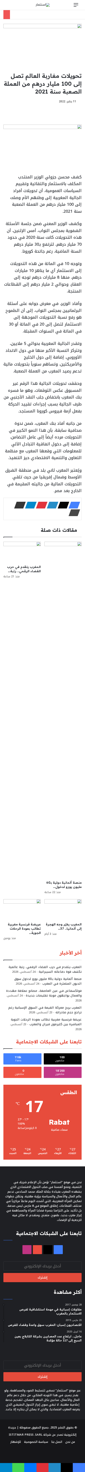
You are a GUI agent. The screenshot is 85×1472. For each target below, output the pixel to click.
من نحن (70, 1442)
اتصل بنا (56, 1442)
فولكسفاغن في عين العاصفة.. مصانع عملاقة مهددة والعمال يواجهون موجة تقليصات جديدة (44, 993)
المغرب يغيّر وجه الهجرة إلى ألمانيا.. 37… (64, 926)
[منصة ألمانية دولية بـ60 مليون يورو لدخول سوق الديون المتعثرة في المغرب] (63, 710)
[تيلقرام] (29, 505)
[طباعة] (73, 512)
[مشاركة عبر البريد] (18, 505)
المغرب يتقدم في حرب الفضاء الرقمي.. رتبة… (24, 569)
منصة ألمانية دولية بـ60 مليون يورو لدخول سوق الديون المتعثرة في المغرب (48, 981)
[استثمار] (43, 5)
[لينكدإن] (51, 505)
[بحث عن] (9, 7)
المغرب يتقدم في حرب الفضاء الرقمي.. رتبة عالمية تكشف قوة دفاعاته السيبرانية (45, 969)
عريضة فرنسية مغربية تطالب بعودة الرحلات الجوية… (24, 928)
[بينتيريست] (40, 505)
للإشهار (15, 1442)
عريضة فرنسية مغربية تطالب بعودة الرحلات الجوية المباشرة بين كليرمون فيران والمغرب (46, 1022)
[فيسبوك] (73, 505)
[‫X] (62, 505)
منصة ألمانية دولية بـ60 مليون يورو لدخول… (64, 885)
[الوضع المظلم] (17, 7)
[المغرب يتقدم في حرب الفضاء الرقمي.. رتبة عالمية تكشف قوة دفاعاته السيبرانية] (22, 552)
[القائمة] (76, 7)
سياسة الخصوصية (36, 1442)
